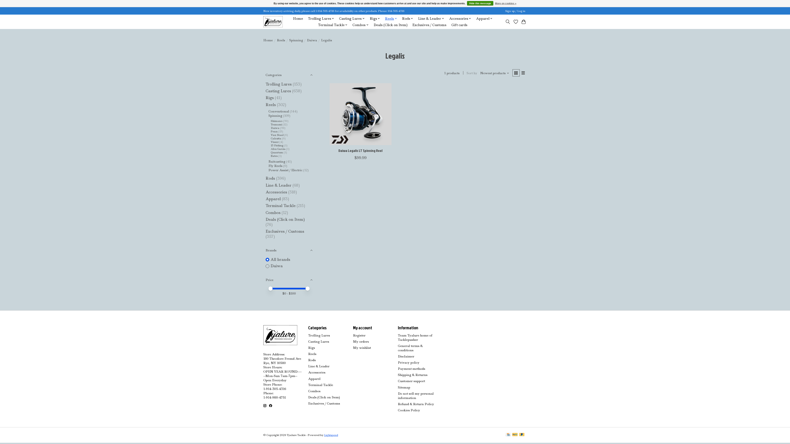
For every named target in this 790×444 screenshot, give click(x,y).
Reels (281, 40)
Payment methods (411, 369)
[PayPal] (515, 435)
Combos (273, 212)
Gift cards (459, 25)
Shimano (276, 121)
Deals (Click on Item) (390, 25)
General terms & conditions (410, 348)
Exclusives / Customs (429, 25)
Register (359, 335)
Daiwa (312, 40)
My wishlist (362, 348)
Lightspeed (331, 435)
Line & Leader (279, 185)
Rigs (270, 97)
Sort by (472, 73)
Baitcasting (276, 161)
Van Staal (277, 135)
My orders (361, 341)
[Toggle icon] (508, 21)
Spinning (296, 40)
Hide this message (480, 3)
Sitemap (404, 387)
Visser (275, 142)
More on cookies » (505, 3)
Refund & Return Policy (416, 404)
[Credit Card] (508, 435)
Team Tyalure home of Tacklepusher (415, 337)
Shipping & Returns (413, 375)
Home (298, 18)
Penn (274, 131)
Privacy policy (408, 362)
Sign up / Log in (515, 11)
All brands (280, 259)
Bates (274, 156)
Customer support (411, 381)
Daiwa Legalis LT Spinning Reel (360, 150)
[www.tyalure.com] (273, 21)
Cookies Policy (409, 410)
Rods (270, 178)
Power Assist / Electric (285, 170)
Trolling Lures (279, 84)
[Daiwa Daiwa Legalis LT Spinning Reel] (361, 114)
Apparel (274, 198)
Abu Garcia (278, 149)
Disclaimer (406, 356)
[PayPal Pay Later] (522, 435)
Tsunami (276, 124)
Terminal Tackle (281, 205)
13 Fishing (277, 145)
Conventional (279, 111)
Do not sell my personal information (416, 395)
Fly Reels (275, 166)
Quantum (277, 152)
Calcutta (276, 138)
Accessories (277, 192)
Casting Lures (278, 91)
